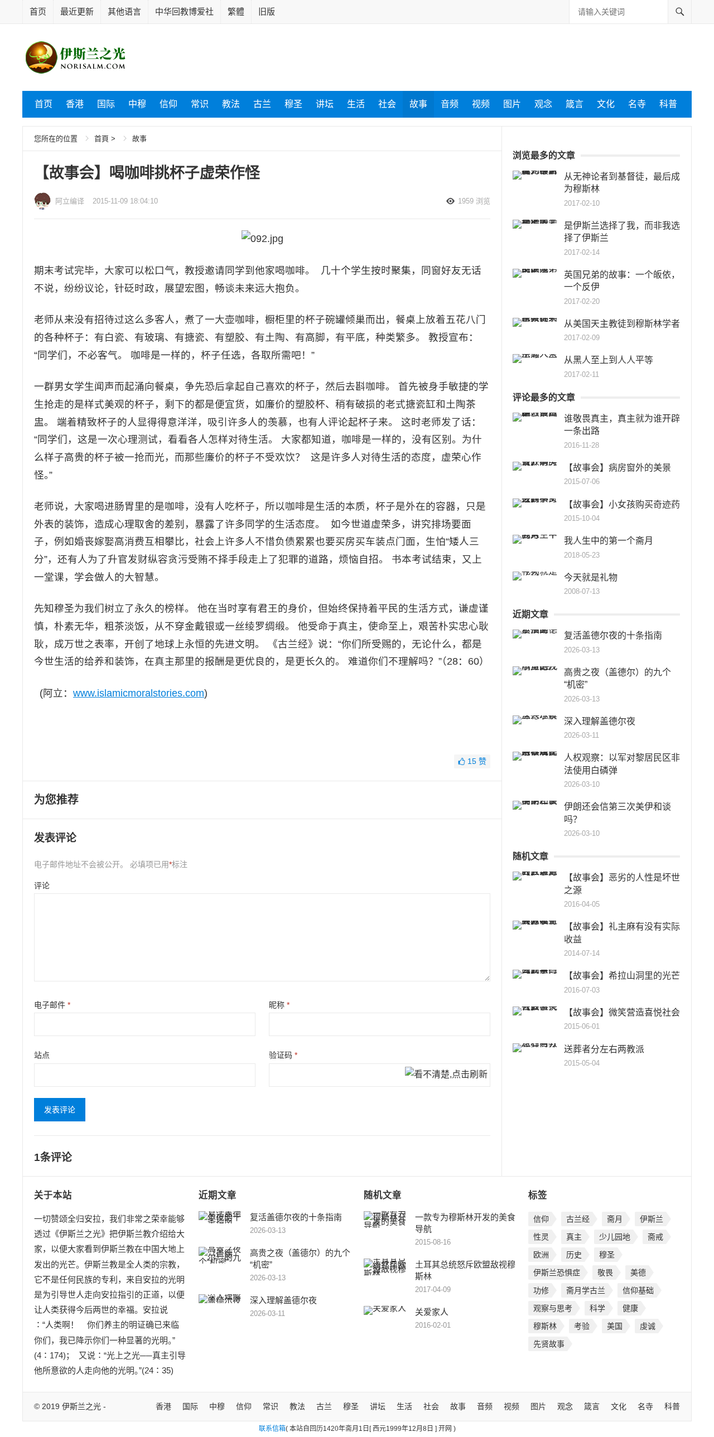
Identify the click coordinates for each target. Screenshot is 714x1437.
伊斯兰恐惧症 (556, 1272)
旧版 (266, 11)
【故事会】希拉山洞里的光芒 (622, 975)
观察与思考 (552, 1308)
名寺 (637, 104)
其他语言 (124, 11)
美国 (615, 1326)
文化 (606, 104)
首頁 (101, 138)
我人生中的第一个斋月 (608, 540)
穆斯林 (545, 1326)
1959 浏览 (474, 201)
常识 (200, 104)
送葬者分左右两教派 (604, 1049)
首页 (38, 11)
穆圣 (293, 104)
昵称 (279, 1004)
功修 (541, 1290)
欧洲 (541, 1254)
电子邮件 (52, 1004)
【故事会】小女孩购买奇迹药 (622, 504)
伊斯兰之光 (81, 1406)
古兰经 (578, 1219)
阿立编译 (69, 201)
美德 (638, 1272)
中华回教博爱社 (184, 11)
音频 (450, 104)
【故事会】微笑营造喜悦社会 (622, 1012)
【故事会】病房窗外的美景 (617, 467)
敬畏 (605, 1272)
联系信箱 (272, 1429)
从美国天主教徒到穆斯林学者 (622, 323)
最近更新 (77, 11)
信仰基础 (638, 1290)
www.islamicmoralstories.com (138, 693)
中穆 (137, 104)
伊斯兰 (651, 1219)
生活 (356, 104)
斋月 (615, 1219)
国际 (106, 104)
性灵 (541, 1236)
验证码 (283, 1055)
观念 (543, 104)
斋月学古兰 (585, 1290)
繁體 (236, 11)
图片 (512, 104)
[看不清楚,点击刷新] (446, 1075)
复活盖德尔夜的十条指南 (613, 635)
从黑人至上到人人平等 (608, 360)
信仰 (168, 104)
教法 (231, 104)
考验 (582, 1326)
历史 (574, 1254)
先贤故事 (549, 1343)
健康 (630, 1308)
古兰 (262, 104)
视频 (481, 104)
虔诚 (647, 1326)
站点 (42, 1055)
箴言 (574, 104)
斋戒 (655, 1236)
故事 (418, 104)
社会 (387, 104)
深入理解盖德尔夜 (599, 721)
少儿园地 (614, 1236)
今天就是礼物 (590, 577)
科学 (597, 1308)
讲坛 (325, 104)
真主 (574, 1236)
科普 (668, 104)
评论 (42, 885)
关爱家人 (431, 1312)
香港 (75, 104)
